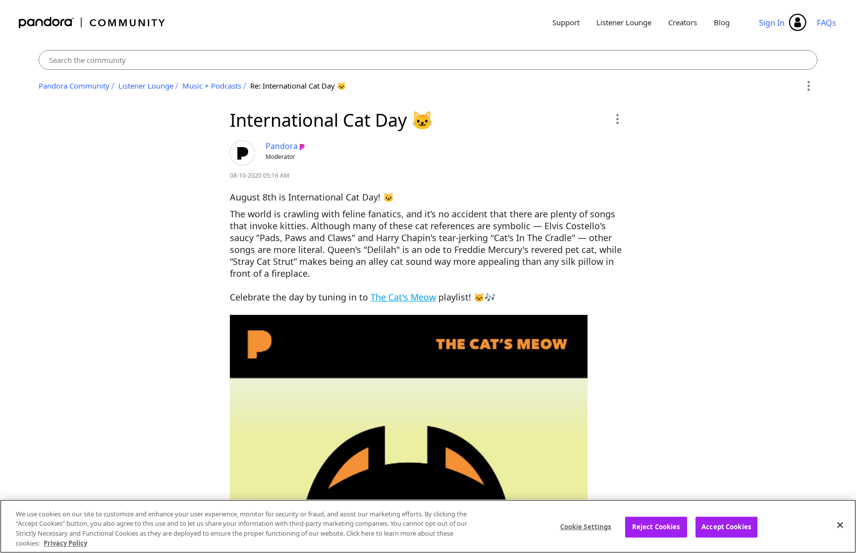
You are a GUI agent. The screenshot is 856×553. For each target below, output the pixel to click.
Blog (722, 22)
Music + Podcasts (211, 86)
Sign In (772, 22)
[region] (428, 526)
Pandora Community (92, 22)
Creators (682, 22)
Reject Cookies (656, 526)
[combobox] (428, 60)
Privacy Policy (65, 542)
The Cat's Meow (403, 297)
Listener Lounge (623, 22)
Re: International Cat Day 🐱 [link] (298, 86)
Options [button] (808, 86)
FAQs (826, 22)
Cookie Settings (585, 526)
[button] (617, 118)
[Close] (840, 525)
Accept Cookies (726, 526)
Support (566, 22)
